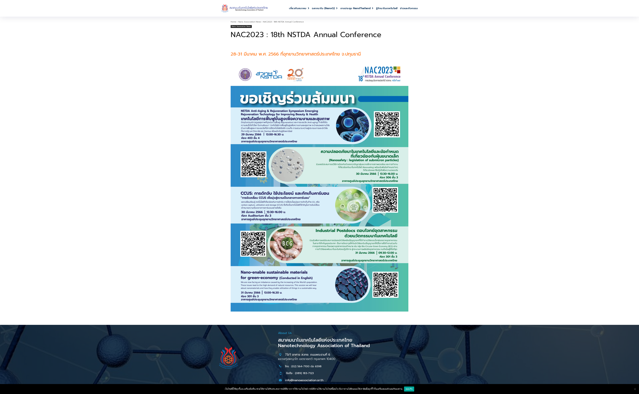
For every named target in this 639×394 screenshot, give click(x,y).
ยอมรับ (409, 389)
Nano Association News (249, 21)
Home (233, 21)
